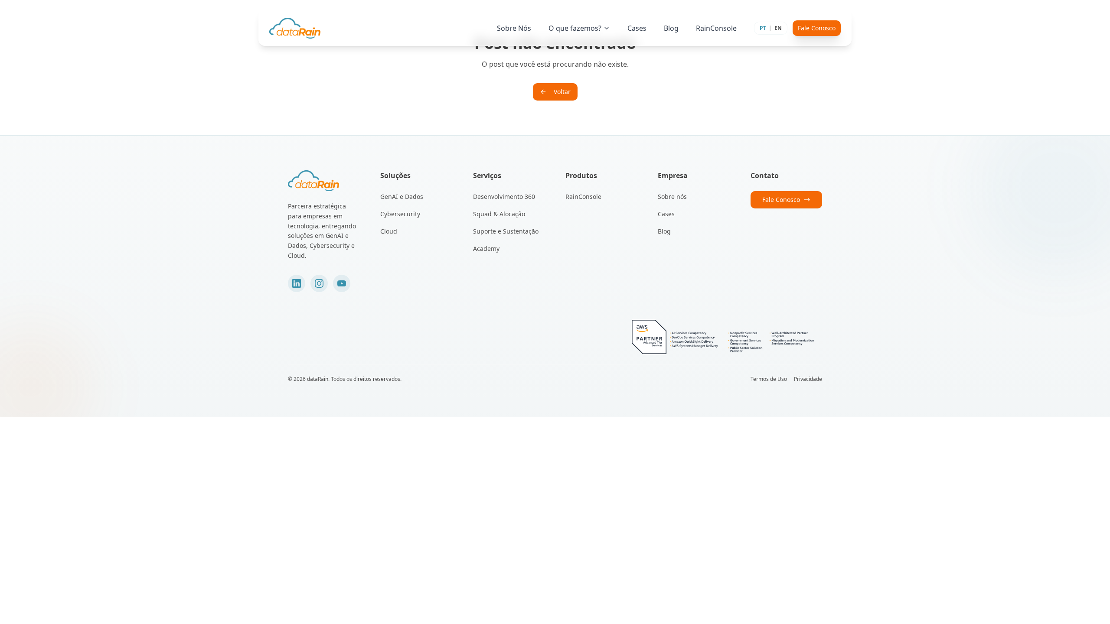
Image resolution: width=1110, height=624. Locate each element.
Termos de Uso (769, 379)
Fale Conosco (817, 28)
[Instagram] (319, 283)
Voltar (562, 92)
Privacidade (808, 379)
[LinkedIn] (296, 283)
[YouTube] (341, 283)
